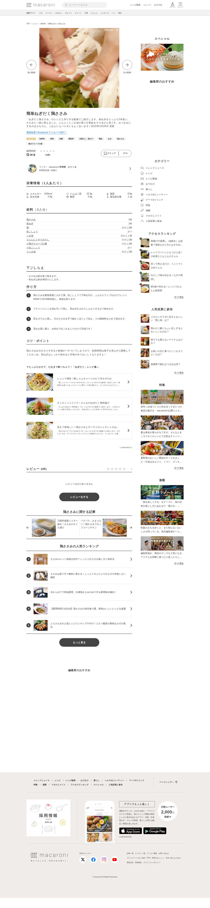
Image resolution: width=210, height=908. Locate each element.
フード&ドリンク (136, 780)
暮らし (97, 780)
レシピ (58, 780)
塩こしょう (32, 231)
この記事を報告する (125, 447)
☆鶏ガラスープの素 (36, 243)
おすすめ (158, 5)
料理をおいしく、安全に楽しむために (166, 858)
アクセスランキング (80, 784)
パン (113, 13)
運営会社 (130, 862)
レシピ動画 (135, 5)
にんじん (94, 13)
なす (41, 13)
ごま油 (29, 235)
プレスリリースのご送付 (136, 858)
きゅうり (68, 13)
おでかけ (85, 780)
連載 (45, 784)
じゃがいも (104, 13)
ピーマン (49, 13)
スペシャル (99, 784)
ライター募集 (152, 853)
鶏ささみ (31, 219)
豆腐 (86, 13)
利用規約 (138, 862)
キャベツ (78, 13)
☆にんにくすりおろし (37, 239)
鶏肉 (120, 13)
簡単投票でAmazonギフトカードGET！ (46, 132)
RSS (149, 858)
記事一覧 (130, 853)
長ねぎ (29, 223)
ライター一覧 (140, 853)
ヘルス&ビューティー (114, 780)
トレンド (147, 5)
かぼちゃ (58, 13)
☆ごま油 (31, 251)
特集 (36, 784)
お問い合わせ (163, 853)
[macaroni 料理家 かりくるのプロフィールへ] (79, 169)
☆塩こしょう (33, 247)
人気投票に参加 (116, 784)
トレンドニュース (42, 780)
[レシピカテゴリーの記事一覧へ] (31, 139)
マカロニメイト (59, 784)
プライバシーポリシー (151, 862)
